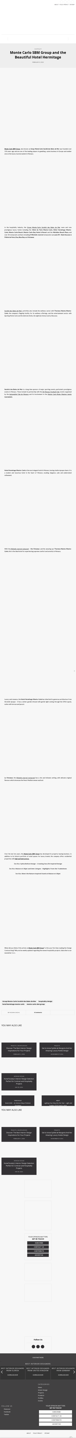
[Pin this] (65, 1012)
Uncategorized (22, 1045)
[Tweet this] (62, 1012)
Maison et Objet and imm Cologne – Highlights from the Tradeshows (41, 869)
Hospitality (38, 49)
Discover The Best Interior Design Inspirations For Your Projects (19, 1049)
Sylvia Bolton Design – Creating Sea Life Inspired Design (41, 864)
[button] (73, 1372)
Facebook (6, 1412)
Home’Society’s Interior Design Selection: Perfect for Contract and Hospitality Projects (19, 1081)
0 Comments (38, 1012)
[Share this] (59, 1012)
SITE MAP (72, 4)
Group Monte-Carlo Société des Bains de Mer (19, 1001)
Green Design (42, 1390)
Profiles (40, 1398)
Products (41, 1395)
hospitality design (45, 1001)
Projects (14, 1045)
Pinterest (6, 1409)
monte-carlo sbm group (36, 1004)
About (29, 1433)
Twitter (6, 1414)
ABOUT (56, 4)
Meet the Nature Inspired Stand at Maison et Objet (41, 874)
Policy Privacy (37, 1433)
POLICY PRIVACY (64, 4)
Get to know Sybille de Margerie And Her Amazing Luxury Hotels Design (57, 1049)
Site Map (47, 1433)
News (40, 1387)
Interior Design (19, 1076)
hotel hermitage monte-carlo (13, 1004)
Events (40, 1401)
